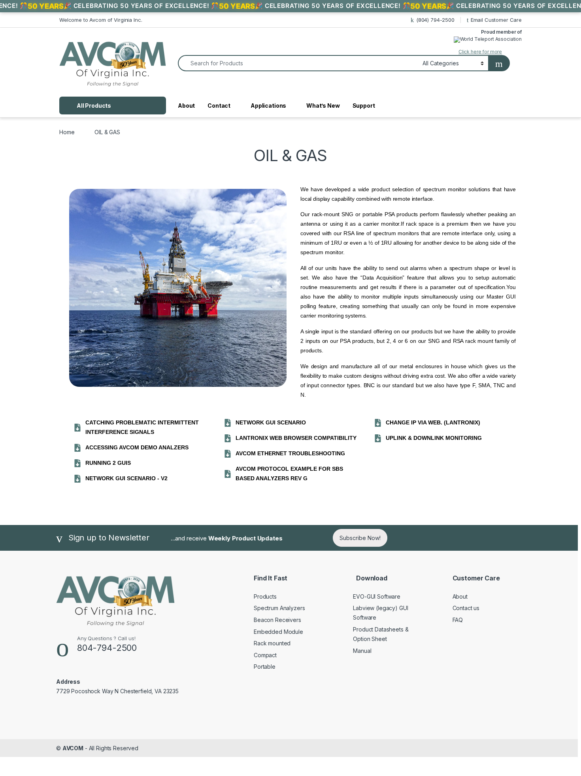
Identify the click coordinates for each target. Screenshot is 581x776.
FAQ (458, 619)
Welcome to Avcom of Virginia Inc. (100, 20)
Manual (362, 650)
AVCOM (72, 748)
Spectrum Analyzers (279, 608)
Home (66, 132)
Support (364, 105)
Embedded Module (278, 631)
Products (265, 596)
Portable (264, 666)
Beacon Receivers (277, 619)
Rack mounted (272, 643)
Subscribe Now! (360, 537)
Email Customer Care (496, 20)
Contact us (466, 608)
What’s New (323, 105)
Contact (219, 105)
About (186, 105)
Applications (268, 105)
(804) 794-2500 (435, 20)
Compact (265, 655)
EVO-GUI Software (376, 596)
